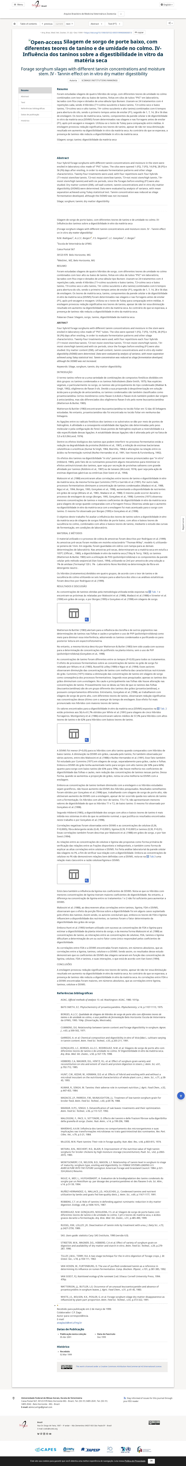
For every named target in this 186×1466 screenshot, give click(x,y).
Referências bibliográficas (33, 108)
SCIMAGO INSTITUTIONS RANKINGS (100, 80)
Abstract (95, 23)
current (59, 23)
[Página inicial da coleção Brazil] (23, 1428)
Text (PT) (112, 23)
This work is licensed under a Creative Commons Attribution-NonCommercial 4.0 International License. (119, 1366)
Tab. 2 (163, 708)
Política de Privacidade (135, 1461)
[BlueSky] (38, 1434)
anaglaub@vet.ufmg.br (69, 1322)
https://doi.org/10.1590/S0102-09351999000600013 (108, 32)
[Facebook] (47, 1434)
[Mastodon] (41, 1434)
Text (23, 102)
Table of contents (28, 23)
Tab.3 (152, 856)
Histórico (25, 120)
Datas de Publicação (30, 114)
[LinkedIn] (44, 1434)
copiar (139, 32)
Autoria (73, 80)
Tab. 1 (154, 591)
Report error (183, 524)
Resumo (25, 90)
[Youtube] (50, 1434)
